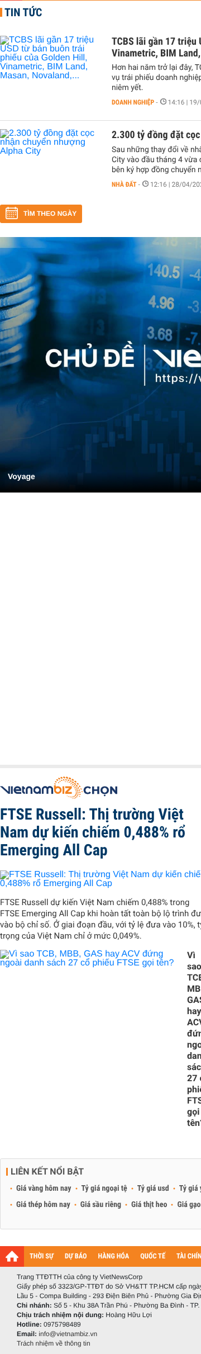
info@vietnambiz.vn (68, 1334)
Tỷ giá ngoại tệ (104, 1188)
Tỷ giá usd (153, 1188)
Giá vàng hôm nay (43, 1188)
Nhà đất (124, 184)
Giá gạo (188, 1205)
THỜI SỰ (42, 1256)
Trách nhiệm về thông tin (53, 1343)
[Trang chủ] (12, 1256)
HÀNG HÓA (114, 1256)
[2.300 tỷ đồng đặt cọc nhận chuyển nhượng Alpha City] (50, 162)
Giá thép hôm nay (43, 1205)
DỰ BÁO (76, 1256)
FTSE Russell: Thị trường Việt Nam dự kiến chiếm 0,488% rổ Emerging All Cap (92, 832)
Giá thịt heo (149, 1205)
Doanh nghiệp (133, 102)
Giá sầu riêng (100, 1205)
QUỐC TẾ (152, 1256)
